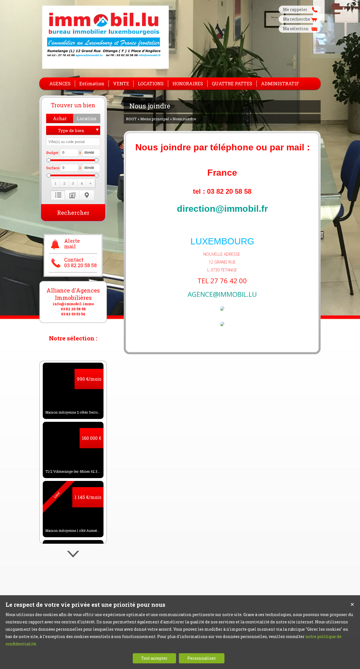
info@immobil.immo (73, 303)
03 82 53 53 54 (73, 313)
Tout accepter (154, 658)
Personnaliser (201, 658)
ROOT (131, 118)
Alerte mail (72, 244)
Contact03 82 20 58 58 (80, 263)
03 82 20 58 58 (73, 308)
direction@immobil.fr (222, 209)
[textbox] (73, 142)
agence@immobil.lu (222, 294)
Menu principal (154, 118)
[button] (59, 118)
